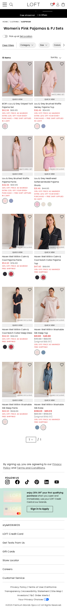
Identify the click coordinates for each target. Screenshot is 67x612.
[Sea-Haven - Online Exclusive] (43, 352)
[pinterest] (39, 482)
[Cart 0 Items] (63, 4)
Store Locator (11, 560)
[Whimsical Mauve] (5, 126)
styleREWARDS (11, 525)
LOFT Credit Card (13, 534)
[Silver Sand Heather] (43, 204)
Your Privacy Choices (31, 599)
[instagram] (10, 482)
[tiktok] (30, 482)
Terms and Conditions (31, 468)
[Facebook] (20, 482)
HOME (5, 21)
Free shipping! (28, 13)
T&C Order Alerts (39, 595)
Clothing (14, 21)
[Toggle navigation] (4, 4)
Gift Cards (9, 551)
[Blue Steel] (43, 126)
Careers (7, 569)
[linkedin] (49, 482)
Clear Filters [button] (8, 45)
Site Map (56, 591)
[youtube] (58, 482)
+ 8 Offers (42, 13)
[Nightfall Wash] (5, 273)
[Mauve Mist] (37, 126)
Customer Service (14, 578)
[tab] (27, 45)
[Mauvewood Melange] (37, 204)
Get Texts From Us (14, 542)
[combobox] (49, 57)
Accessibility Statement (36, 591)
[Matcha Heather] (49, 204)
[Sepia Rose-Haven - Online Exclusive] (37, 352)
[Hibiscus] (11, 273)
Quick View (17, 99)
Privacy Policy (18, 587)
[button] (26, 36)
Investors (22, 595)
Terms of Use (36, 587)
